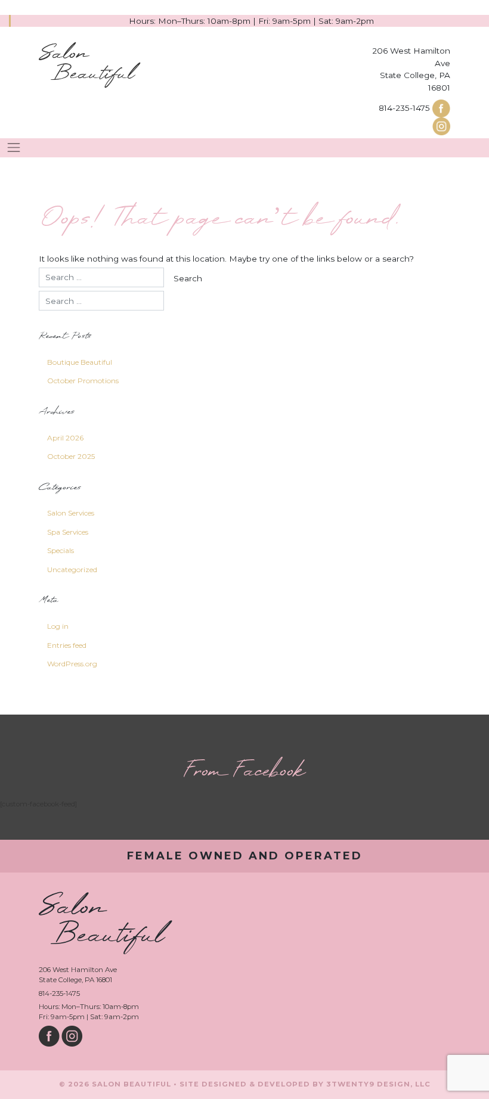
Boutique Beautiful (79, 362)
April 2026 (65, 437)
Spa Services (67, 531)
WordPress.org (72, 663)
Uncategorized (72, 569)
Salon (86, 64)
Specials (60, 550)
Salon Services (70, 512)
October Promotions (83, 380)
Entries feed (66, 645)
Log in (58, 626)
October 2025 (71, 456)
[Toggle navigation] (13, 147)
